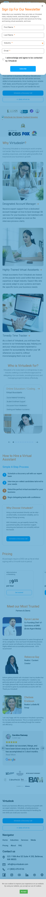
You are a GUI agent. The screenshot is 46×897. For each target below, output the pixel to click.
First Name (9, 27)
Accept (23, 892)
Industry (8, 43)
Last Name (9, 35)
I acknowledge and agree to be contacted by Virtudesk (23, 59)
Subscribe (23, 69)
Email (7, 51)
